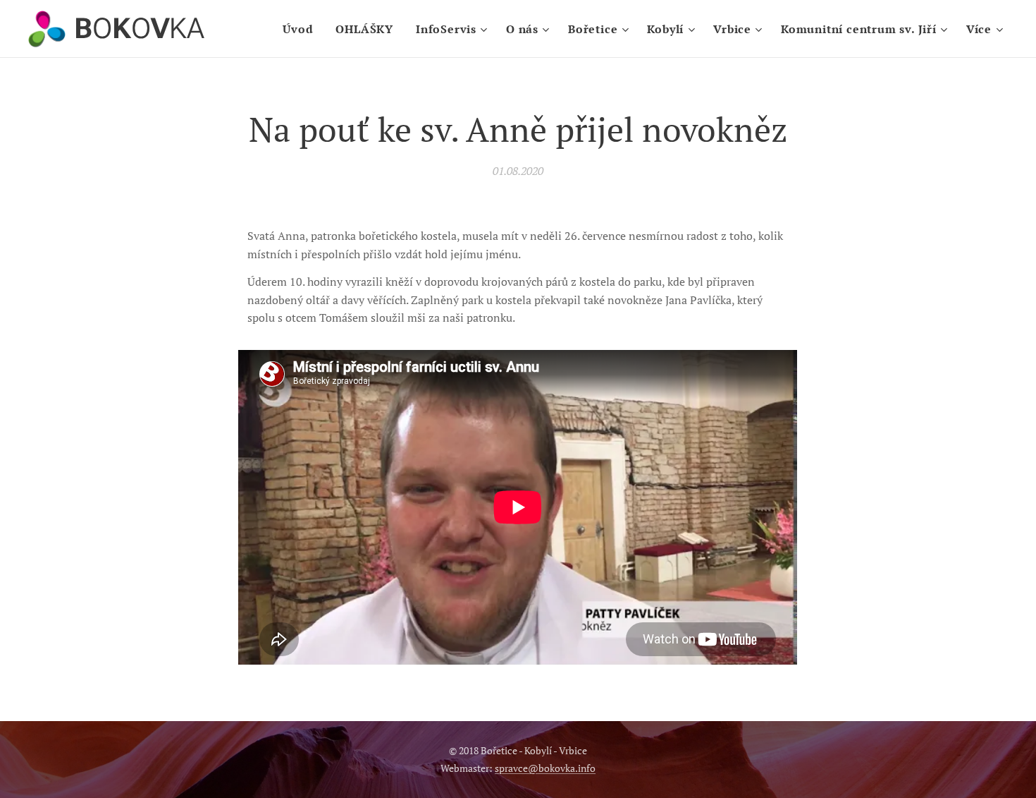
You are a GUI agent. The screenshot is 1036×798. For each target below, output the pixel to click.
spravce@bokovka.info (545, 768)
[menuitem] (301, 29)
